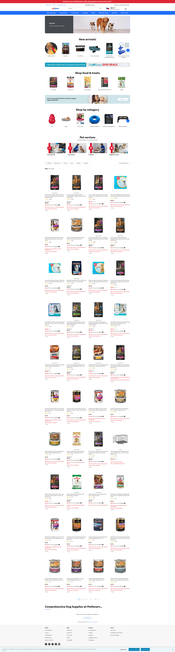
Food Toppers (87, 89)
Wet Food (70, 89)
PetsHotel (91, 635)
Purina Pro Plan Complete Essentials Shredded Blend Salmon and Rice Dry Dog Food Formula (120, 239)
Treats (121, 89)
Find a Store (113, 630)
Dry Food (53, 89)
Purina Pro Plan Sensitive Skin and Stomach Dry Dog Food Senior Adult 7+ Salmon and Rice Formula (54, 496)
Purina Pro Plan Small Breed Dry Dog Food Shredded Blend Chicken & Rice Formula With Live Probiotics (76, 323)
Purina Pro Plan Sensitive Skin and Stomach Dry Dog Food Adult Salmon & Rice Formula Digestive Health (54, 196)
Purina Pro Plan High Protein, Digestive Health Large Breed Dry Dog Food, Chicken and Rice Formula (98, 323)
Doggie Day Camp (93, 637)
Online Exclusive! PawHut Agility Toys (124, 56)
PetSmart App (48, 637)
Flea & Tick (80, 126)
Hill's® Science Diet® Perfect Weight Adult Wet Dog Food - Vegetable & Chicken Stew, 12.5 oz (120, 496)
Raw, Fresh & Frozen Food (104, 89)
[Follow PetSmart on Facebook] (46, 644)
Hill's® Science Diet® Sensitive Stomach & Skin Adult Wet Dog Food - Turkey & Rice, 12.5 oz (54, 239)
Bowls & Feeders (123, 126)
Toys (52, 126)
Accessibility (69, 640)
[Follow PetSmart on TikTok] (56, 644)
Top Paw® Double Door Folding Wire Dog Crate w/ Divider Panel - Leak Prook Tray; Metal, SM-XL (120, 453)
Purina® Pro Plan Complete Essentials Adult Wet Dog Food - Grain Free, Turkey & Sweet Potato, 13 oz (120, 538)
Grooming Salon (92, 630)
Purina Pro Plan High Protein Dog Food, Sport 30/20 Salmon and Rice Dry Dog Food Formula (98, 453)
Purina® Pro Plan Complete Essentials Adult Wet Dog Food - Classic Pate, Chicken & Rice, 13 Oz (76, 538)
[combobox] (85, 8)
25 (95, 599)
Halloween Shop (51, 56)
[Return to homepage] (55, 8)
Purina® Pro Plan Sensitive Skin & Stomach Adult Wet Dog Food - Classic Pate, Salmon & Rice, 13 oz (76, 410)
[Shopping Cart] (127, 9)
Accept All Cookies (145, 649)
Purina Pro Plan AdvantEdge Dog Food (109, 56)
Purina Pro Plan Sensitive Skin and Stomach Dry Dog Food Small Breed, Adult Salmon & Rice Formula (120, 366)
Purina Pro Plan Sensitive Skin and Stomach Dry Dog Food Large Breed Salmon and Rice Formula (98, 196)
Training (90, 632)
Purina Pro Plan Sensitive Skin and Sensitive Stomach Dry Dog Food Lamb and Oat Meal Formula (98, 239)
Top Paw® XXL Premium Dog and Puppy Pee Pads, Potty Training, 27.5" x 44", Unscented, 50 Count (55, 323)
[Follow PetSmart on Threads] (53, 644)
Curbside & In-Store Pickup (116, 632)
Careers (46, 632)
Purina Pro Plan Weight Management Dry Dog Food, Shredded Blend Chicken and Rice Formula (76, 366)
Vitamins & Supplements (109, 126)
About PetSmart (48, 630)
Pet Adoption (91, 640)
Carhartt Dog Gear (95, 56)
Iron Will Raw (80, 56)
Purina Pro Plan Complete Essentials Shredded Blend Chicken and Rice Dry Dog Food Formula (76, 196)
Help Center (69, 630)
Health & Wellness (94, 126)
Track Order (69, 635)
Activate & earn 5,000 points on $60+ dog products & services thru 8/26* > (87, 1)
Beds (66, 126)
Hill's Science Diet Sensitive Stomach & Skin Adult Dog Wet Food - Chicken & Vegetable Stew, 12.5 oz (54, 410)
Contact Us (69, 632)
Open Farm (65, 56)
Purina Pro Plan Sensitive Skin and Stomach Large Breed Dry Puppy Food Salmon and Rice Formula (120, 282)
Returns (68, 637)
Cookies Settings (123, 649)
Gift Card (48, 5)
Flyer (54, 5)
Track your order (62, 5)
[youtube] (59, 644)
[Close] (172, 649)
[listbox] (87, 50)
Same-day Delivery (115, 635)
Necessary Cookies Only (134, 649)
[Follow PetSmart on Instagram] (49, 644)
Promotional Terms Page (92, 621)
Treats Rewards (48, 635)
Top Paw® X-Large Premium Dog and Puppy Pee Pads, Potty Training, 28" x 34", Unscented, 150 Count (120, 323)
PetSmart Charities (49, 640)
